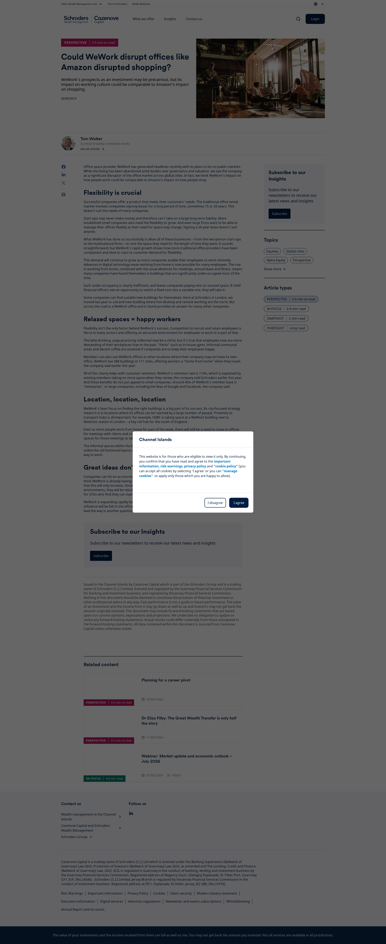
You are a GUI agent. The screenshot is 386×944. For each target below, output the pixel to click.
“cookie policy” (226, 466)
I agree (239, 503)
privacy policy (195, 466)
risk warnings (171, 466)
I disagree (215, 503)
